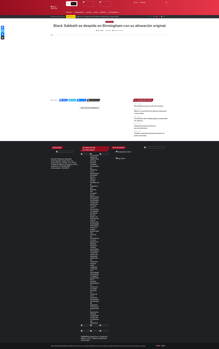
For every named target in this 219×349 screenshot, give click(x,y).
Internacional (79, 12)
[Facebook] (2, 27)
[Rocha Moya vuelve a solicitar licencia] (94, 238)
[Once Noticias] (57, 7)
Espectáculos (109, 21)
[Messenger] (2, 34)
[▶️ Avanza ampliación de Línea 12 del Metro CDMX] (104, 326)
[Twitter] (2, 31)
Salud (96, 12)
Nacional (69, 12)
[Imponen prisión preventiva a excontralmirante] (104, 155)
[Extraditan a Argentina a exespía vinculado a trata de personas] (94, 332)
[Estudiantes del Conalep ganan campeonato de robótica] (94, 326)
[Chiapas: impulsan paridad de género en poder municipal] (104, 332)
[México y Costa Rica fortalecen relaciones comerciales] (85, 326)
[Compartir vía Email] (2, 37)
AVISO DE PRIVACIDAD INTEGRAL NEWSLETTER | (64, 346)
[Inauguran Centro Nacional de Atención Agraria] (85, 332)
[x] (167, 16)
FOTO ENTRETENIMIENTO (90, 108)
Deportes (103, 12)
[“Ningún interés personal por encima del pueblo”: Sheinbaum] (85, 155)
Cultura (88, 12)
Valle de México (113, 12)
